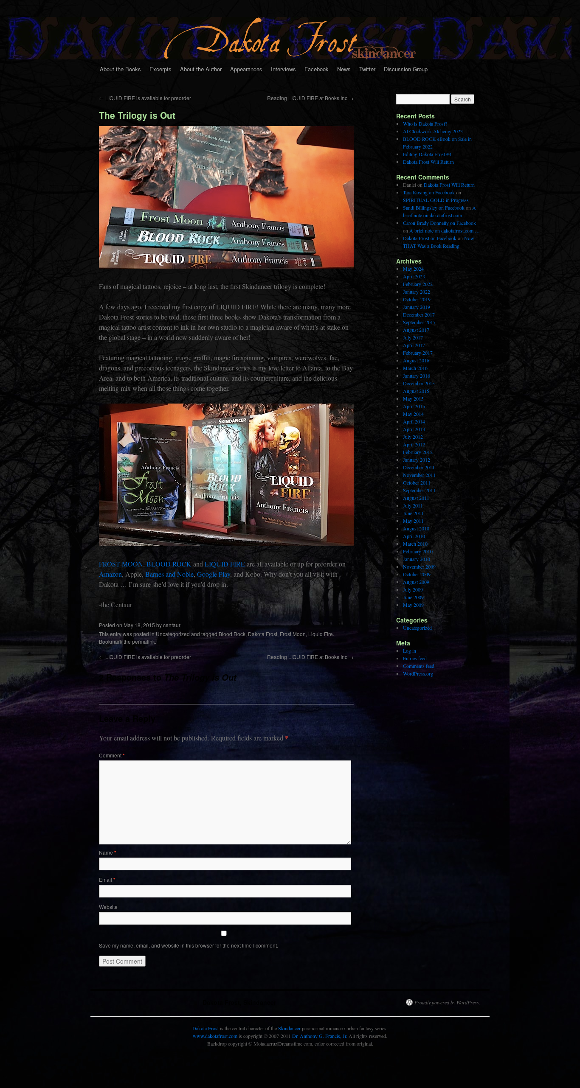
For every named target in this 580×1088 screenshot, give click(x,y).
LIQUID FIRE (225, 563)
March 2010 (415, 543)
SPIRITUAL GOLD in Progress (436, 199)
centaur (171, 624)
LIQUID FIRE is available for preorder (145, 97)
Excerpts (160, 69)
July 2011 (413, 505)
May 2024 (413, 268)
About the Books (120, 69)
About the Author (201, 69)
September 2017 (419, 322)
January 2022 (416, 291)
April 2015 (414, 406)
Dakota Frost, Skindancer (239, 1002)
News (344, 69)
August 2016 (416, 360)
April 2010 (414, 536)
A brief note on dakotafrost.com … (444, 230)
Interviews (283, 69)
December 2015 (419, 383)
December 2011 (419, 467)
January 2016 (416, 375)
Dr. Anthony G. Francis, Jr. (319, 1035)
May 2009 (413, 604)
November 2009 (419, 566)
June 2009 (413, 597)
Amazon (110, 573)
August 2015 (416, 390)
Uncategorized (173, 633)
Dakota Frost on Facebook (429, 238)
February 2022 (418, 283)
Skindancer (289, 1028)
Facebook (316, 69)
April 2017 (414, 345)
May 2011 (413, 520)
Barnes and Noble (169, 573)
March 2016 (415, 368)
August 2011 (416, 497)
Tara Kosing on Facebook (429, 192)
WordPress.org (418, 673)
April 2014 (414, 421)
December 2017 (419, 314)
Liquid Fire (320, 633)
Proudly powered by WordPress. (447, 1002)
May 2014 (413, 413)
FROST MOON (121, 563)
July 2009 (413, 589)
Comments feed (418, 665)
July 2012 (413, 436)
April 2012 (414, 444)
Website (108, 906)
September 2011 (419, 490)
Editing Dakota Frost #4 (427, 154)
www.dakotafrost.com (215, 1035)
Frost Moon (293, 633)
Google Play (213, 573)
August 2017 (416, 329)
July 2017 (413, 337)
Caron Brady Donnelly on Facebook (439, 222)
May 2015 (413, 398)
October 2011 (417, 482)
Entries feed (415, 658)
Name (107, 852)
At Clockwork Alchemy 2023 (433, 131)
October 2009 (417, 574)
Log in (409, 650)
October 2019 (417, 299)
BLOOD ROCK (168, 563)
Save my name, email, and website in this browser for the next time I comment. (188, 945)
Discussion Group (406, 69)
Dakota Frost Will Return (428, 161)
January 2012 (416, 459)
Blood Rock (232, 633)
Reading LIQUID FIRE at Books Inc (310, 97)
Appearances (246, 69)
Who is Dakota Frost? (425, 123)
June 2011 (413, 513)
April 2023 (414, 276)
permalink (143, 641)
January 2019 (416, 306)
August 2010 (416, 528)
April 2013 (414, 429)
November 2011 (419, 474)
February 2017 (418, 352)
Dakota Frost (262, 633)
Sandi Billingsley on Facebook (434, 207)
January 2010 (416, 558)
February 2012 (418, 452)
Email (107, 879)
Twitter (367, 69)
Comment (112, 755)
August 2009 (416, 581)
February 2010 (418, 551)
